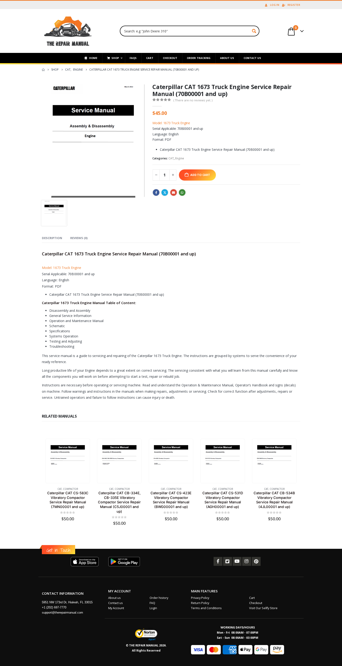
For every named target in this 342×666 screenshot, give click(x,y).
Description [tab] (52, 238)
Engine (179, 158)
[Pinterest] (256, 561)
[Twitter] (227, 561)
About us (114, 598)
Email (173, 192)
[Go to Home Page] (43, 69)
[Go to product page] (67, 460)
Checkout (255, 603)
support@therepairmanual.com (62, 612)
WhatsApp (182, 192)
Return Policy (200, 603)
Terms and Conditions (206, 608)
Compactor (70, 489)
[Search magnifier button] (254, 30)
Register (294, 5)
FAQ (152, 603)
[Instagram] (246, 561)
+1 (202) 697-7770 (54, 607)
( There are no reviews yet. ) (192, 100)
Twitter (164, 192)
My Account (116, 608)
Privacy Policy (200, 598)
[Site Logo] (68, 31)
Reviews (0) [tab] (78, 238)
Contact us (115, 603)
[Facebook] (218, 561)
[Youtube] (237, 561)
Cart (252, 598)
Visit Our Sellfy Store (263, 608)
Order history (159, 598)
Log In (274, 5)
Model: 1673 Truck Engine (171, 123)
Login (153, 608)
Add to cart (200, 175)
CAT (171, 158)
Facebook (156, 192)
